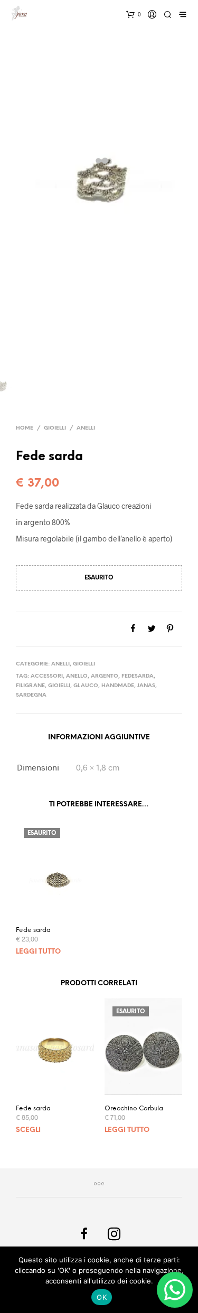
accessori (47, 676)
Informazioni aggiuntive (99, 737)
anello (77, 676)
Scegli (28, 1130)
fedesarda (137, 676)
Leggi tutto (38, 951)
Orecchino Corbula (134, 1108)
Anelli (86, 428)
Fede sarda (33, 930)
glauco (85, 686)
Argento (104, 676)
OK (102, 1297)
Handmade (117, 686)
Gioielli (55, 428)
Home (24, 428)
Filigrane (30, 686)
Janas (146, 686)
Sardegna (31, 695)
